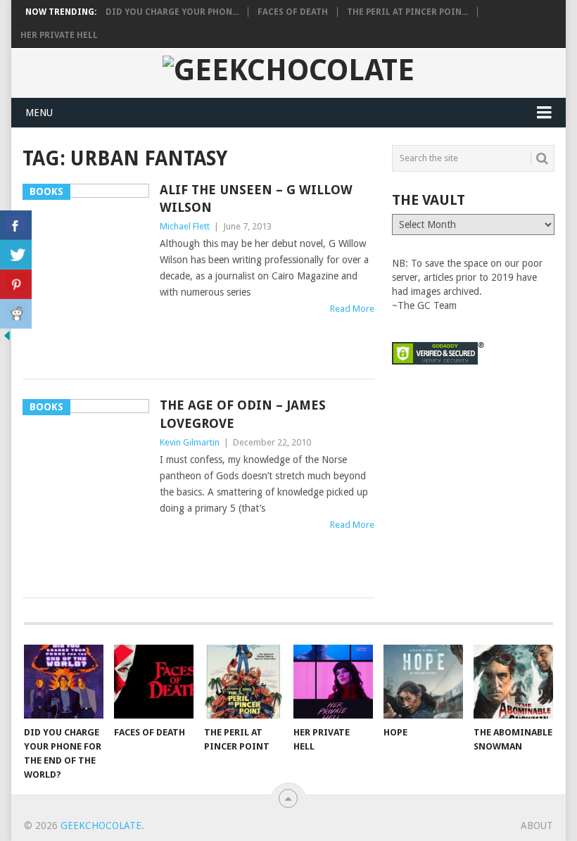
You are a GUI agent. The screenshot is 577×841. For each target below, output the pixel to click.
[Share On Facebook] (16, 225)
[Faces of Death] (154, 682)
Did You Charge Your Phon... (172, 12)
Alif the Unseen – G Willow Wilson (256, 198)
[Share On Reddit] (16, 314)
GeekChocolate (101, 825)
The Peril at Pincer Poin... (407, 12)
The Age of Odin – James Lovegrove (243, 414)
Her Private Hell (59, 35)
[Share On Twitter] (16, 255)
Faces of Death (293, 12)
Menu (39, 112)
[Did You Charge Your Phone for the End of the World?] (63, 682)
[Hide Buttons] (7, 339)
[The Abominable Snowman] (513, 682)
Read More (352, 308)
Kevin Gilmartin (190, 442)
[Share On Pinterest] (16, 284)
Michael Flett (185, 226)
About (537, 825)
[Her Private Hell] (333, 682)
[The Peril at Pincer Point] (244, 682)
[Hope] (423, 682)
